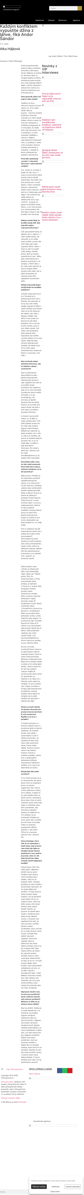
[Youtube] (69, 1070)
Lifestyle (51, 20)
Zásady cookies (55, 1191)
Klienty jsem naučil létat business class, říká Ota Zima (52, 189)
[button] (4, 59)
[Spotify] (64, 1070)
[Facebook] (59, 1070)
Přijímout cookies (39, 1187)
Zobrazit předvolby (73, 1187)
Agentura (76, 20)
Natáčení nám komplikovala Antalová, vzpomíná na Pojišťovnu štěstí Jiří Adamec (51, 125)
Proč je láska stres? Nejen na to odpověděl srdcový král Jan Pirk (51, 97)
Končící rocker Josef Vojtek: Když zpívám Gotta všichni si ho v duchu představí (52, 216)
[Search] (80, 8)
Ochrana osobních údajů (10, 1098)
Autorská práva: (7, 1082)
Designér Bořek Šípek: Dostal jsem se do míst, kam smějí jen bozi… (52, 154)
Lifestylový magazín (11, 9)
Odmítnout (56, 1187)
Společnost (40, 20)
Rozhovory (63, 20)
